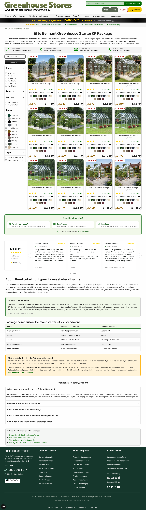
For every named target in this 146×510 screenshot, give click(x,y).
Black (14, 122)
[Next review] (140, 255)
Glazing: (10, 97)
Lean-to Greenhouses (81, 465)
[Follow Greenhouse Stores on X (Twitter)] (112, 487)
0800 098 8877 (83, 231)
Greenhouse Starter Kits (17, 160)
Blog (106, 10)
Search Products (133, 3)
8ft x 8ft (11, 76)
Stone (14, 147)
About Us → (9, 465)
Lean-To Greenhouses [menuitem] (60, 16)
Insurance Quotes (45, 484)
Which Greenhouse (114, 465)
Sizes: (9, 68)
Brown (14, 131)
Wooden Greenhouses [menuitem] (38, 16)
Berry (14, 134)
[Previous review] (30, 255)
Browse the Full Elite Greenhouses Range (24, 435)
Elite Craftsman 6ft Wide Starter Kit (22, 440)
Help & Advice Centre (46, 468)
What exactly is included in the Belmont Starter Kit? (32, 389)
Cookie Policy (82, 507)
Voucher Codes (44, 480)
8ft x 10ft (12, 78)
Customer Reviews (45, 476)
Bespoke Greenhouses (81, 472)
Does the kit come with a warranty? (24, 409)
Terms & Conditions (55, 507)
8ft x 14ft (12, 83)
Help (114, 10)
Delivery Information (46, 457)
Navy (14, 141)
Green (14, 115)
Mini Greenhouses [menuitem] (100, 16)
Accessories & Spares (80, 480)
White (14, 128)
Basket (135, 10)
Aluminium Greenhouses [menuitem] (15, 16)
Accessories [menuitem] (116, 16)
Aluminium (16, 118)
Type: (8, 152)
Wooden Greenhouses (81, 461)
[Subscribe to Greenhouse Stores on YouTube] (118, 487)
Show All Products (15, 62)
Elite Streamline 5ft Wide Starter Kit (22, 437)
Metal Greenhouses (16, 158)
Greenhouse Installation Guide (118, 461)
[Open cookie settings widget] (3, 506)
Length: (10, 91)
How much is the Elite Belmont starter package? (30, 421)
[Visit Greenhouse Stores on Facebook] (108, 487)
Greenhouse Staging (80, 484)
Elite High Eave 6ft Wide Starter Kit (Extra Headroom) (28, 442)
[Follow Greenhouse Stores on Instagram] (115, 487)
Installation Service (46, 461)
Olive (14, 144)
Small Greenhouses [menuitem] (81, 16)
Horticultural (13, 102)
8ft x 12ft (12, 81)
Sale (124, 10)
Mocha (14, 138)
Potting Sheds (78, 468)
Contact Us (43, 472)
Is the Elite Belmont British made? (23, 403)
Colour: (9, 110)
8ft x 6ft (11, 73)
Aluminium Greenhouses (82, 457)
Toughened (13, 105)
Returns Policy (44, 465)
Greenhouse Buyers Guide (116, 457)
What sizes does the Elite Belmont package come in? (32, 415)
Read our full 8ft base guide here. (20, 372)
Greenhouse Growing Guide (117, 468)
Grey (14, 125)
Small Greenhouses (80, 476)
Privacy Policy (70, 507)
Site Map (93, 507)
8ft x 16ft (12, 86)
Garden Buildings (79, 487)
